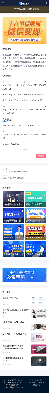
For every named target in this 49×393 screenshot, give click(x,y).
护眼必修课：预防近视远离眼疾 (16, 237)
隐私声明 (36, 385)
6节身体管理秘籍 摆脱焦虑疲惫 (15, 171)
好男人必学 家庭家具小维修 (37, 237)
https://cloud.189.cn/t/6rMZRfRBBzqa (26, 94)
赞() (41, 156)
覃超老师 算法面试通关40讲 (15, 221)
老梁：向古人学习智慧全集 (13, 178)
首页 (31, 380)
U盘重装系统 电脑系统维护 (14, 254)
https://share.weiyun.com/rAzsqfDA (25, 100)
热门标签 (32, 382)
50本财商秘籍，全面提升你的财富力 (18, 204)
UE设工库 (13, 380)
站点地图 (41, 382)
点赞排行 (38, 380)
